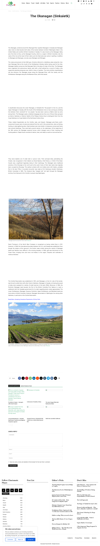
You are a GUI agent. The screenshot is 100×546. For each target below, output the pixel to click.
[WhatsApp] (30, 378)
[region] (20, 534)
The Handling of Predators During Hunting (86, 490)
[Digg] (55, 378)
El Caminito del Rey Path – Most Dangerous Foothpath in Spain (60, 500)
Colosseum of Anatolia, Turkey (34, 401)
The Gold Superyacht (82, 500)
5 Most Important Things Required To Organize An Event (87, 527)
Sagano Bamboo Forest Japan (84, 523)
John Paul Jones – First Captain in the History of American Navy (86, 485)
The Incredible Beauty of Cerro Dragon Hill (62, 519)
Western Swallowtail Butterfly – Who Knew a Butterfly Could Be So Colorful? (87, 508)
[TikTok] (84, 4)
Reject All (20, 539)
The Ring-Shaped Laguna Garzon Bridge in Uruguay (62, 485)
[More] (59, 378)
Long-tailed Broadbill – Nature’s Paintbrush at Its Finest (85, 518)
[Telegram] (48, 378)
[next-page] (12, 425)
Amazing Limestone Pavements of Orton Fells (27, 299)
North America (15, 11)
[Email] (41, 378)
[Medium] (91, 1)
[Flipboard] (84, 1)
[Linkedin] (89, 1)
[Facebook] (81, 1)
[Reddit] (81, 4)
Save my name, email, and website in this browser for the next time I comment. (30, 462)
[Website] (89, 4)
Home (9, 11)
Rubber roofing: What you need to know (62, 515)
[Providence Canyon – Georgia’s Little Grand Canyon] (16, 395)
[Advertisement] (35, 35)
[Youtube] (91, 4)
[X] (86, 4)
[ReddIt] (37, 378)
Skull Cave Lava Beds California (53, 418)
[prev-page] (9, 425)
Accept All (30, 539)
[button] (71, 3)
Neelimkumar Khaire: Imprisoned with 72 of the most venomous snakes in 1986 (62, 510)
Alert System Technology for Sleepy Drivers (86, 513)
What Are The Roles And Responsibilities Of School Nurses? (86, 495)
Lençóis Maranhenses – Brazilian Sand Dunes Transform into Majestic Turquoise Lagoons (16, 420)
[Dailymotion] (78, 1)
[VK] (51, 378)
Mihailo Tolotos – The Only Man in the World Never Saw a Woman (62, 528)
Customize (10, 539)
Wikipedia (29, 240)
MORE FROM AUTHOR (26, 386)
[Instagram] (86, 1)
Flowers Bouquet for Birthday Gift (61, 524)
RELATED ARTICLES (14, 386)
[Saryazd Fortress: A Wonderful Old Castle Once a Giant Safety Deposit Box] (35, 411)
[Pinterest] (94, 1)
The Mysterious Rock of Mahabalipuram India (62, 490)
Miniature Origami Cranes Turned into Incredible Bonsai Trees (62, 505)
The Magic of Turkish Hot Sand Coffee (87, 504)
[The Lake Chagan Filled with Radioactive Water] (54, 395)
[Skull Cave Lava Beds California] (54, 411)
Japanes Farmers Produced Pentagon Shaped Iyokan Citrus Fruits (61, 495)
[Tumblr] (44, 378)
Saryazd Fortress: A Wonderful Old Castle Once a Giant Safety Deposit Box (35, 420)
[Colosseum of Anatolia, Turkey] (35, 395)
